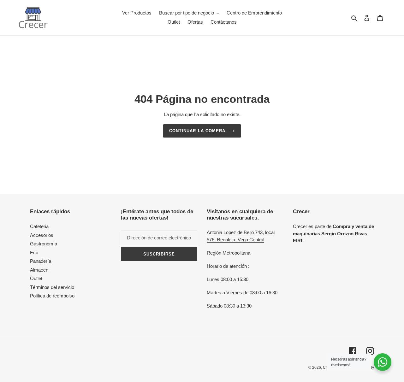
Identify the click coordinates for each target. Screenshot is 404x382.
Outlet (36, 278)
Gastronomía (43, 243)
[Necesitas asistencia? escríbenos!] (382, 362)
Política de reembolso (52, 295)
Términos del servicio (52, 287)
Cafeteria (39, 226)
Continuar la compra (197, 130)
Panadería (40, 261)
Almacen (39, 270)
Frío (34, 252)
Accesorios (41, 235)
